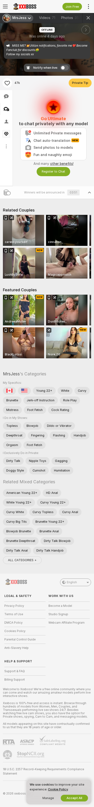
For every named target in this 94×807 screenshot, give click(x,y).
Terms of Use (13, 614)
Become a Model (60, 606)
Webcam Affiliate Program (66, 622)
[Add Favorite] (7, 83)
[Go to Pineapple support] (8, 754)
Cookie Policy (58, 789)
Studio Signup (58, 614)
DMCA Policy (13, 622)
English (72, 582)
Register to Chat (53, 171)
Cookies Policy (15, 631)
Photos (71, 18)
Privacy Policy (14, 606)
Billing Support (14, 679)
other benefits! (62, 164)
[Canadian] (9, 391)
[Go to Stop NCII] (31, 754)
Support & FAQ (14, 671)
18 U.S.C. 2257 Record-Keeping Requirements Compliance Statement (43, 771)
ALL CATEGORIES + (22, 560)
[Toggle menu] (5, 6)
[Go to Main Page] (29, 6)
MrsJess (11, 373)
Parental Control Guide (20, 639)
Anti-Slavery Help (16, 648)
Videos (47, 18)
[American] (24, 391)
